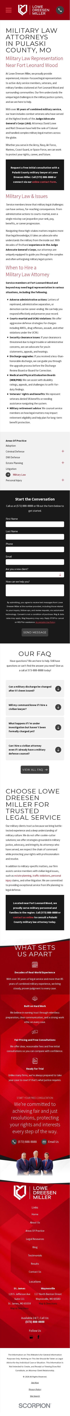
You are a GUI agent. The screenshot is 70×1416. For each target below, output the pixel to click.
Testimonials (35, 1255)
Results (35, 1263)
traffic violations (41, 875)
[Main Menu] (9, 10)
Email (9, 556)
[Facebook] (38, 1337)
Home (35, 1214)
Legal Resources (35, 1239)
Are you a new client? (17, 569)
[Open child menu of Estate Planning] (63, 463)
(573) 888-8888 (44, 177)
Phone (9, 543)
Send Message (34, 632)
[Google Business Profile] (31, 1337)
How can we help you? (18, 581)
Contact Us (35, 1271)
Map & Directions (19, 1308)
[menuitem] (35, 446)
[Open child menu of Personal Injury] (63, 480)
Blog (35, 1247)
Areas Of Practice (35, 1230)
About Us (35, 1222)
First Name (12, 518)
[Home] (33, 10)
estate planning (23, 875)
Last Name (12, 531)
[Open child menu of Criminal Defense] (63, 451)
